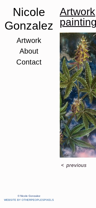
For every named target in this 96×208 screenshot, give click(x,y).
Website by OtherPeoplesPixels (29, 199)
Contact (29, 62)
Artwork (29, 41)
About (28, 51)
